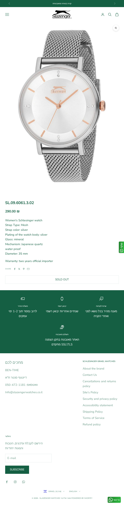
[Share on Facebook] (14, 269)
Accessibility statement (98, 405)
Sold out (62, 279)
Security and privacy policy (100, 399)
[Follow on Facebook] (6, 481)
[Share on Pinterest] (23, 269)
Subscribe (17, 469)
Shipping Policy (93, 412)
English (73, 491)
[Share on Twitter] (19, 269)
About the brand (93, 368)
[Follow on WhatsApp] (23, 481)
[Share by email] (28, 269)
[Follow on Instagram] (15, 481)
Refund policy (92, 424)
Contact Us (90, 375)
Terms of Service (93, 418)
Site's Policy (90, 392)
